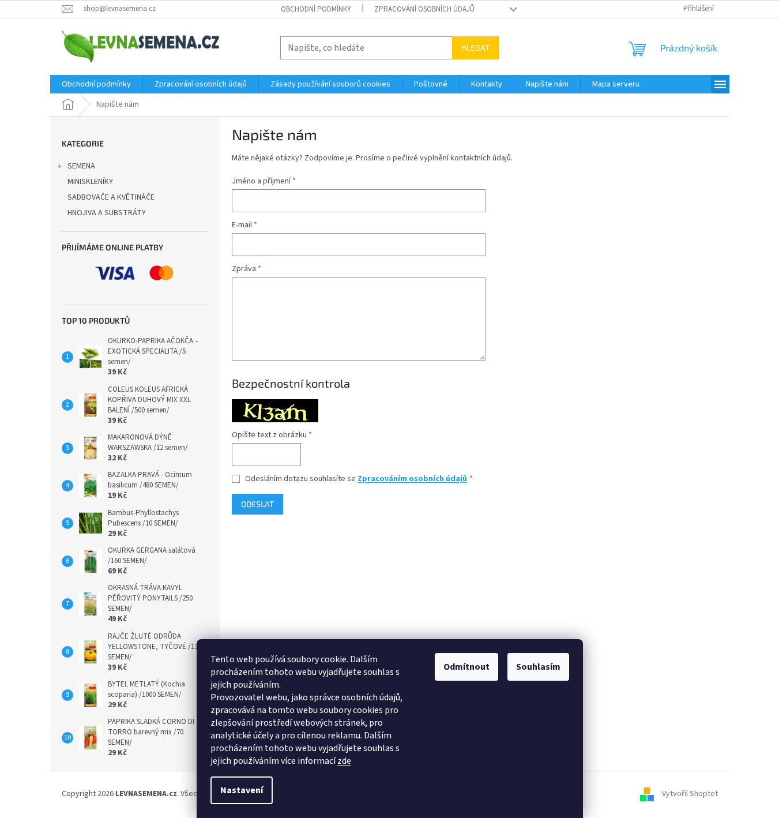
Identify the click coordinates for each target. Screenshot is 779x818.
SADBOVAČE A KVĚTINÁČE (111, 197)
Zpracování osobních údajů (424, 9)
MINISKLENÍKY (90, 181)
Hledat (475, 47)
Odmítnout (466, 667)
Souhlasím (538, 667)
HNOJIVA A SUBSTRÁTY (106, 213)
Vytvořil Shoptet (690, 794)
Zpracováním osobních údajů (412, 479)
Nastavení (241, 790)
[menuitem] (96, 84)
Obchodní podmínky (316, 9)
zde (344, 761)
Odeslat (257, 504)
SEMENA (81, 166)
